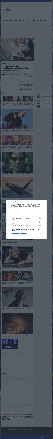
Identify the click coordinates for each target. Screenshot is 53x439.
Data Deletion (20, 237)
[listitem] (26, 216)
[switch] (39, 218)
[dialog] (26, 219)
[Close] (44, 202)
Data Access (26, 237)
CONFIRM (19, 233)
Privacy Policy (32, 237)
